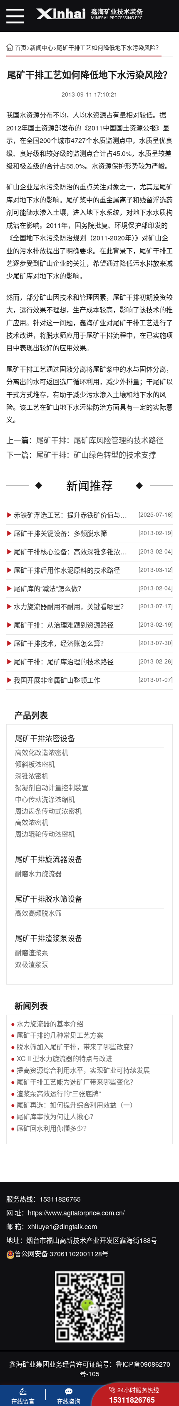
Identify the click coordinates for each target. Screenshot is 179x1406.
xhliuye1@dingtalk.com (62, 1226)
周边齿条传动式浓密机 (48, 811)
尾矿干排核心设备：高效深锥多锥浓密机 (71, 551)
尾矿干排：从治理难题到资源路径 (64, 625)
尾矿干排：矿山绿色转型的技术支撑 (96, 454)
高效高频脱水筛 (38, 913)
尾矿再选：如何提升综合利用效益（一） (77, 1105)
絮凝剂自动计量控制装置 (51, 787)
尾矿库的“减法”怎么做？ (49, 588)
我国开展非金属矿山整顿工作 (57, 680)
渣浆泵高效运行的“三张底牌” (59, 1093)
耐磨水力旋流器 (38, 873)
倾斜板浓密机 (35, 764)
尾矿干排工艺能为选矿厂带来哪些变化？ (77, 1082)
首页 (21, 47)
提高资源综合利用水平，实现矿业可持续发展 (83, 1070)
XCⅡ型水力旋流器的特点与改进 (64, 1058)
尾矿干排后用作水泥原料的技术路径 (67, 570)
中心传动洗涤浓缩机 (45, 799)
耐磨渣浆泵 (31, 952)
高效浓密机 (31, 822)
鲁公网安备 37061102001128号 (62, 1253)
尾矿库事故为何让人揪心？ (57, 1116)
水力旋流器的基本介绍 (50, 1023)
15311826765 (60, 1199)
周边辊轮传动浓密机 (45, 834)
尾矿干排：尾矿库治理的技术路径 (64, 661)
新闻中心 (41, 47)
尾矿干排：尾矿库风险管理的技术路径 (100, 439)
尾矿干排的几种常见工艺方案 (60, 1035)
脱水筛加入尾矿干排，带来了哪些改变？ (77, 1046)
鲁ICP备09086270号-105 (125, 1368)
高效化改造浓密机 (41, 752)
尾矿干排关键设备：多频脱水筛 (60, 533)
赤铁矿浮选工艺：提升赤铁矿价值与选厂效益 (71, 515)
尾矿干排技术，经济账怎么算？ (60, 643)
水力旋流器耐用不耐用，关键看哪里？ (70, 606)
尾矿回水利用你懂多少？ (53, 1128)
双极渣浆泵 (31, 964)
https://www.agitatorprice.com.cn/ (76, 1212)
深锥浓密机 (31, 776)
